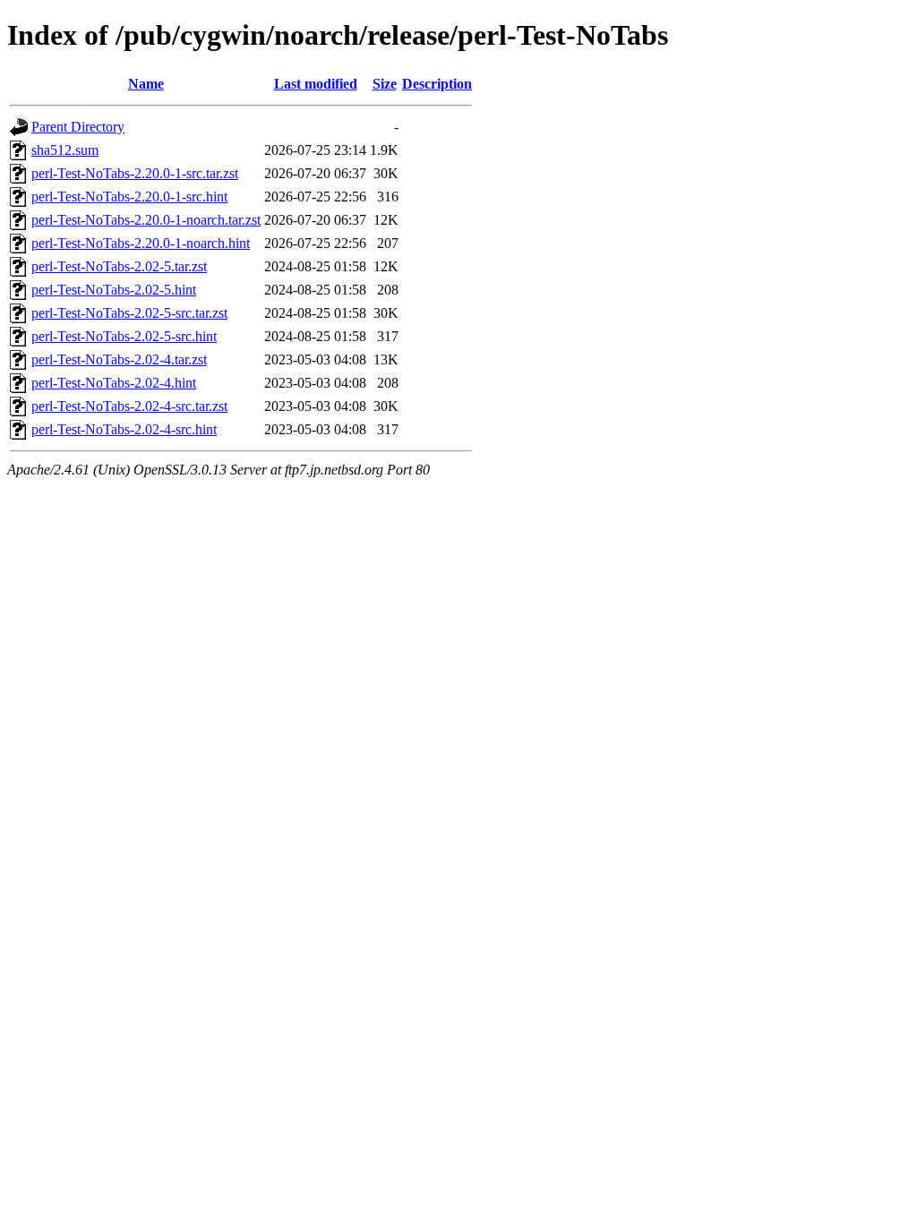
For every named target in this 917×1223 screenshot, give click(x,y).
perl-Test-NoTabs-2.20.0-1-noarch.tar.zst (146, 219)
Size (385, 83)
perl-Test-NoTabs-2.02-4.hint (113, 382)
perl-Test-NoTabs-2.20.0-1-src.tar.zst (134, 173)
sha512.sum (65, 150)
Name (146, 83)
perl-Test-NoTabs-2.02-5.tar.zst (119, 266)
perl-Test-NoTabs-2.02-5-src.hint (124, 336)
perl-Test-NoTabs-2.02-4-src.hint (124, 429)
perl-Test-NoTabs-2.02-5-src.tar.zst (129, 313)
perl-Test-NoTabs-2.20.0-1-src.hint (129, 196)
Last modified (315, 83)
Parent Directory (77, 126)
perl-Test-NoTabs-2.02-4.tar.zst (119, 359)
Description (437, 83)
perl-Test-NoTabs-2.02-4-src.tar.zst (129, 406)
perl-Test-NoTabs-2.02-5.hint (113, 289)
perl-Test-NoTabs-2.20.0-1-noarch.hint (140, 243)
